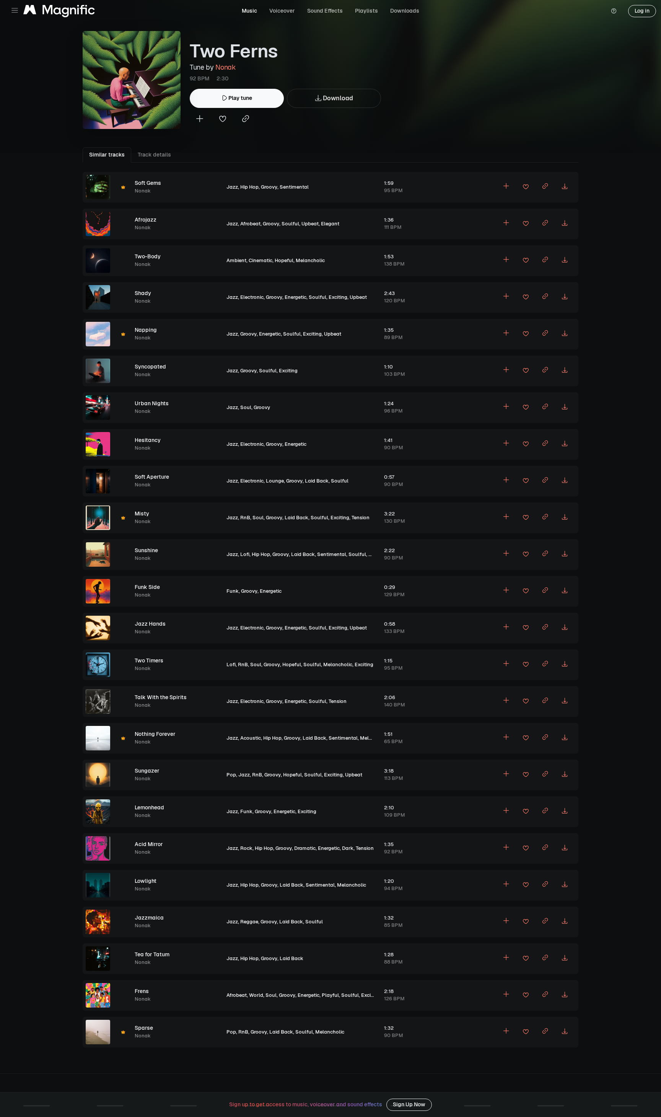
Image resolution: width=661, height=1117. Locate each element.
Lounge (275, 481)
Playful (330, 995)
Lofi (244, 554)
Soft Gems (148, 182)
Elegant (330, 223)
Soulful (290, 223)
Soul (245, 407)
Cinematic (260, 260)
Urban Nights (152, 403)
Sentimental (294, 187)
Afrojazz (145, 219)
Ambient (236, 260)
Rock (246, 848)
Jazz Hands (150, 623)
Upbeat (310, 223)
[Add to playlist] (200, 119)
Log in (642, 10)
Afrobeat (250, 223)
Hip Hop (249, 187)
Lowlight (145, 880)
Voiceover (282, 10)
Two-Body (148, 256)
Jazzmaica (149, 917)
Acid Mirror (149, 844)
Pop (231, 774)
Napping (146, 329)
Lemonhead (149, 807)
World (256, 995)
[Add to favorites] (223, 119)
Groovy (269, 187)
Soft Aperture (152, 476)
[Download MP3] (564, 187)
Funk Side (147, 587)
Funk (232, 591)
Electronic (252, 297)
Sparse (144, 1027)
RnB (245, 517)
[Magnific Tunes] (59, 11)
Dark (347, 848)
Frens (142, 991)
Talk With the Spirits (161, 697)
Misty (142, 513)
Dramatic (305, 848)
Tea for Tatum (152, 954)
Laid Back (317, 481)
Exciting (338, 297)
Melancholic (310, 260)
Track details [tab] (154, 154)
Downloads (404, 10)
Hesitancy (148, 440)
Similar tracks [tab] (107, 154)
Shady (143, 293)
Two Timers (149, 660)
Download (337, 98)
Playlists (366, 10)
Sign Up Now (409, 1104)
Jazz (232, 187)
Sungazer (147, 770)
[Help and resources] (613, 11)
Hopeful (284, 260)
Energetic (295, 297)
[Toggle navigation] (14, 11)
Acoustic (250, 738)
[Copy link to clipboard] (246, 119)
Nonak (225, 67)
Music (249, 10)
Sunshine (146, 550)
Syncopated (150, 366)
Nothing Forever (155, 734)
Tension (361, 517)
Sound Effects (325, 10)
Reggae (249, 921)
